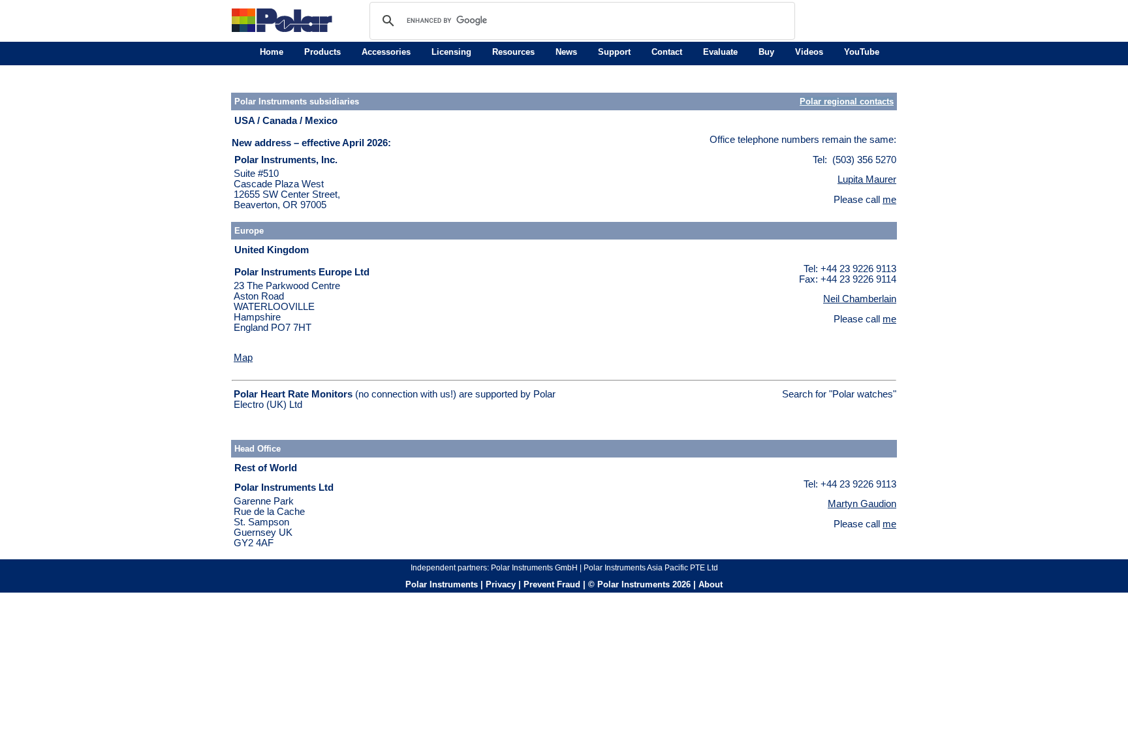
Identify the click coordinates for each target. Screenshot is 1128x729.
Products (322, 52)
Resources (513, 52)
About (710, 584)
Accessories (386, 52)
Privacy (501, 584)
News (566, 52)
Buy (766, 52)
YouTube (861, 52)
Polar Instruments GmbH (534, 567)
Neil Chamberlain (859, 299)
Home (271, 52)
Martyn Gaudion (862, 504)
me (889, 199)
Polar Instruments (441, 584)
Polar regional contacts (847, 101)
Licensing (451, 52)
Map (243, 357)
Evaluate (720, 52)
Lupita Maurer (867, 179)
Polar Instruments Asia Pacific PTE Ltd (651, 567)
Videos (809, 52)
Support (614, 52)
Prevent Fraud (552, 584)
